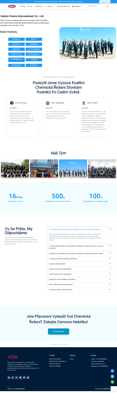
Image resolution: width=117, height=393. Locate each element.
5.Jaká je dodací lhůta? (57, 264)
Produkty (38, 6)
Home (23, 6)
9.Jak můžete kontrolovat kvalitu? (61, 284)
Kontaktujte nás (63, 6)
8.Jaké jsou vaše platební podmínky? (62, 279)
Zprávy (49, 6)
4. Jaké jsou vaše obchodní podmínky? (63, 259)
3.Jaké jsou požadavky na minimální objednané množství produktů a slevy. (76, 253)
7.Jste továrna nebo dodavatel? (60, 274)
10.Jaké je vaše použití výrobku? (61, 290)
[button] (87, 43)
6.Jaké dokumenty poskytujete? (60, 269)
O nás (30, 6)
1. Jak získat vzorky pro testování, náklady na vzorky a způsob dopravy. (75, 229)
